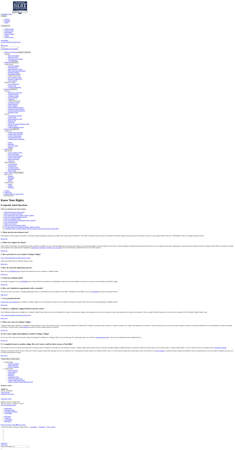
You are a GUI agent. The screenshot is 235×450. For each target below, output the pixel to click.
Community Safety (13, 377)
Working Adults (9, 29)
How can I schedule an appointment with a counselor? (20, 220)
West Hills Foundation (10, 411)
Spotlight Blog (12, 166)
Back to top (4, 239)
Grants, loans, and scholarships (10, 302)
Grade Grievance (13, 365)
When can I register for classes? (13, 214)
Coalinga (3, 16)
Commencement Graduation (16, 139)
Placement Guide (13, 112)
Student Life (8, 129)
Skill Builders (8, 32)
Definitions (11, 373)
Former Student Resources (15, 107)
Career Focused (8, 30)
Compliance (42, 427)
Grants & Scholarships (14, 87)
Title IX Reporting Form (15, 378)
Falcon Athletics (9, 172)
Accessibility (33, 427)
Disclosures (7, 421)
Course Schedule (13, 49)
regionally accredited (220, 347)
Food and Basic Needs (14, 137)
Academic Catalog (13, 96)
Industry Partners (9, 34)
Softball (10, 186)
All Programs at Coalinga (15, 59)
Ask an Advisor (12, 81)
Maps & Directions (13, 159)
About (6, 149)
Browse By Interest (13, 55)
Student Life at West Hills (15, 132)
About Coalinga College (15, 152)
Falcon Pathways (13, 104)
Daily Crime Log (13, 370)
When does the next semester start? (14, 212)
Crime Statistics (12, 372)
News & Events (12, 164)
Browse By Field (13, 57)
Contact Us (11, 161)
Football (10, 179)
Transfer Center (12, 125)
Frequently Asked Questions (16, 109)
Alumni (6, 35)
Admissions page (14, 271)
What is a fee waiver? (10, 223)
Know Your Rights (13, 364)
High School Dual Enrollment (16, 71)
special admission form (102, 337)
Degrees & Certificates (11, 52)
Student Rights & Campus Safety (14, 194)
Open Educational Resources (16, 111)
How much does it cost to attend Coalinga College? (19, 215)
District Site (12, 405)
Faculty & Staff (8, 37)
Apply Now (4, 45)
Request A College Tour (15, 79)
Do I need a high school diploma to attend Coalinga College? (22, 227)
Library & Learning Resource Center (18, 124)
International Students (14, 74)
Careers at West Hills (14, 157)
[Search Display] (1, 44)
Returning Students (13, 72)
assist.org (25, 327)
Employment (8, 408)
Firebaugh (7, 21)
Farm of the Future (13, 154)
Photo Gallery (12, 171)
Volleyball (11, 187)
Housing (10, 147)
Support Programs (13, 94)
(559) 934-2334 (5, 392)
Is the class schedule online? (12, 219)
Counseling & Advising (15, 116)
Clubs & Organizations (14, 136)
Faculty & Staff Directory (15, 156)
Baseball (10, 176)
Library (10, 142)
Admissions (7, 62)
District (6, 22)
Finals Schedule (12, 106)
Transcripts (11, 99)
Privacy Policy (51, 427)
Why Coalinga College (14, 77)
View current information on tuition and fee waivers (16, 258)
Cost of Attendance (13, 84)
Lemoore (7, 19)
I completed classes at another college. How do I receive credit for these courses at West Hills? (31, 228)
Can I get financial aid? (11, 222)
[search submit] (18, 47)
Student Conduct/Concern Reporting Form (20, 382)
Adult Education (13, 60)
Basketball (11, 177)
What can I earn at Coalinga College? (15, 225)
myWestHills (4, 40)
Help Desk (11, 122)
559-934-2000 (5, 405)
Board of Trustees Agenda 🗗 (9, 425)
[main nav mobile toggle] (30, 14)
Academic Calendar (14, 102)
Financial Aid (12, 85)
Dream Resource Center (15, 69)
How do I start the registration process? (15, 217)
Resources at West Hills (15, 92)
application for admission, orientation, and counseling (46, 247)
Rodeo (10, 181)
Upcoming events (13, 167)
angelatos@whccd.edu (7, 394)
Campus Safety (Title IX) (15, 134)
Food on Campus (13, 146)
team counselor (160, 351)
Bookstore (11, 144)
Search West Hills (6, 446)
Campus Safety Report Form (16, 380)
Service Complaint (13, 367)
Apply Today (22, 425)
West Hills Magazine (14, 169)
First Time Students (13, 66)
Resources (7, 89)
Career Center (12, 117)
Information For (5, 26)
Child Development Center (16, 127)
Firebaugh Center (9, 410)
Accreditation (8, 420)
